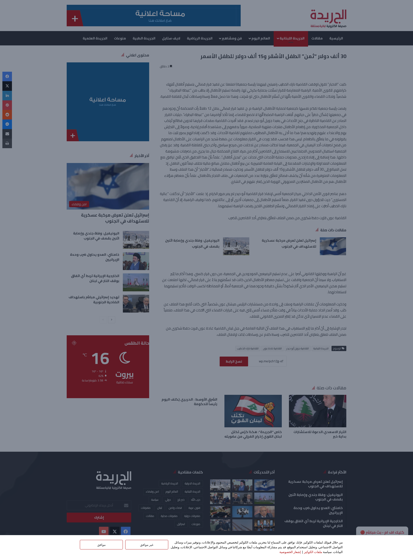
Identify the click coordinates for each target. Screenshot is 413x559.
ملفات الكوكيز (313, 552)
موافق (101, 545)
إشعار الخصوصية (290, 552)
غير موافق (146, 545)
